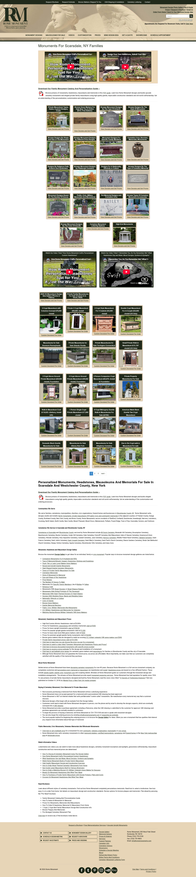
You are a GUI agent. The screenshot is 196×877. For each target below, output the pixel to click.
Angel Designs (60, 589)
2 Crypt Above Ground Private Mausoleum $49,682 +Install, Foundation (77, 379)
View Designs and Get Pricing (58, 129)
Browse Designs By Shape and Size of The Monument (58, 138)
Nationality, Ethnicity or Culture (53, 598)
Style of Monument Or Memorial (53, 575)
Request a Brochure (76, 825)
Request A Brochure (178, 10)
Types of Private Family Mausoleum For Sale (58, 570)
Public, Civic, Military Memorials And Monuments (84, 196)
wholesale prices (54, 735)
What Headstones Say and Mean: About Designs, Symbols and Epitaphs (68, 759)
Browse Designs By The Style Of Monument (137, 108)
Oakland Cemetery (145, 538)
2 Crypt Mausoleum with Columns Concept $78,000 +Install (51, 311)
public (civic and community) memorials (104, 516)
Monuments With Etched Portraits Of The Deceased (60, 591)
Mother (79, 584)
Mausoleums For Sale (55, 35)
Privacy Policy (151, 872)
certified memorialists (106, 733)
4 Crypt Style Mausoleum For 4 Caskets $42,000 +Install (104, 311)
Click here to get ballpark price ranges (55, 651)
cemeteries (118, 733)
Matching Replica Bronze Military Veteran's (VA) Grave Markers (64, 612)
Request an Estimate (51, 840)
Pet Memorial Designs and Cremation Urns (111, 196)
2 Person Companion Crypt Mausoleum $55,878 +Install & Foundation (104, 379)
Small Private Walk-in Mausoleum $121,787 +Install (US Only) (130, 345)
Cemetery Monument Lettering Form (112, 860)
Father (86, 584)
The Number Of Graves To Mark (53, 582)
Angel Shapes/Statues (76, 589)
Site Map (135, 869)
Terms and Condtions (147, 869)
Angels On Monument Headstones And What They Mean (62, 772)
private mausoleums (79, 516)
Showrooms (141, 35)
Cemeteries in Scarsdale (47, 532)
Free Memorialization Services (95, 825)
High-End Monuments (124, 224)
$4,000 (88, 635)
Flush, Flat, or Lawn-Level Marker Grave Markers (59, 563)
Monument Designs (34, 35)
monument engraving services (102, 675)
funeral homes (131, 733)
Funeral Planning (105, 841)
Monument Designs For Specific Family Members (111, 138)
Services (102, 839)
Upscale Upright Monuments (117, 825)
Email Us (190, 10)
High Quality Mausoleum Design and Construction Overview (63, 763)
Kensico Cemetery (109, 538)
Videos (71, 35)
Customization (84, 35)
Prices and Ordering (79, 840)
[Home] (49, 18)
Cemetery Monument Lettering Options (98, 225)
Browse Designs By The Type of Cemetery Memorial (137, 167)
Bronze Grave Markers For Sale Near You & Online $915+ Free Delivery (85, 109)
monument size (69, 673)
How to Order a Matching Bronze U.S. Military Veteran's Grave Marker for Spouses (71, 770)
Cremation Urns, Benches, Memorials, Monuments (138, 138)
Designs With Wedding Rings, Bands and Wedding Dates (62, 596)
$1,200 (82, 631)
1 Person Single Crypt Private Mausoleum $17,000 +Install (77, 412)
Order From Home (159, 12)
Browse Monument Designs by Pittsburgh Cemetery (85, 167)
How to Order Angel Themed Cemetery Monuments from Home (64, 766)
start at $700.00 (74, 628)
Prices (167, 10)
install (105, 670)
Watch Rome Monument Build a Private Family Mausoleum (63, 761)
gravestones (63, 626)
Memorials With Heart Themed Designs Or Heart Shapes (62, 594)
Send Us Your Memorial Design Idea (180, 12)
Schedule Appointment (160, 35)
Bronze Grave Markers (50, 603)
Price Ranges (47, 580)
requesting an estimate (110, 715)
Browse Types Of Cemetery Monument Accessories (137, 196)
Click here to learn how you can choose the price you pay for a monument (68, 642)
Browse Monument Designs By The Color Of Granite (71, 225)
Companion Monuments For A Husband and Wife (59, 559)
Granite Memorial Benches (51, 605)
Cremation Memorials (50, 573)
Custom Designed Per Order (51, 335)
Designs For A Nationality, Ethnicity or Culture (111, 167)
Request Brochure (52, 2)
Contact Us (47, 833)
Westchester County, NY (125, 513)
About (101, 853)
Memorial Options (105, 834)
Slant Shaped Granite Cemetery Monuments (57, 568)
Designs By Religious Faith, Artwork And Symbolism (58, 167)
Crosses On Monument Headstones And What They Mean (62, 777)
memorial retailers (90, 733)
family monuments (64, 516)
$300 (83, 633)
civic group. (122, 731)
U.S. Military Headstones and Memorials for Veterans (61, 610)
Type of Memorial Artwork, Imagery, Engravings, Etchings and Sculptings (68, 561)
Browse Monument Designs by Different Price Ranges (85, 138)
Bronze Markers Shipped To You (89, 2)
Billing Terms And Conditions (109, 857)
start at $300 (91, 626)
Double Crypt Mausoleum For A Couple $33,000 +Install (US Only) (130, 311)
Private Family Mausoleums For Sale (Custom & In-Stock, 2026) (77, 296)
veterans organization (99, 731)
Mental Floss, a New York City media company (79, 680)
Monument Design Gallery (81, 833)
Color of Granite (47, 601)
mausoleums (97, 651)
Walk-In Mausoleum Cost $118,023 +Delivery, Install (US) (51, 412)
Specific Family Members (62, 584)
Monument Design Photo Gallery (171, 7)
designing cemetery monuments (82, 668)
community (87, 731)
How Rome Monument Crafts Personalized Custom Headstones (65, 756)
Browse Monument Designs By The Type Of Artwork (111, 108)
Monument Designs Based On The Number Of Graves (58, 196)
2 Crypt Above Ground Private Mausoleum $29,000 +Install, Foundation (51, 379)
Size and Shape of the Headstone (54, 577)
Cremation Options (105, 846)
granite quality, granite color (53, 673)
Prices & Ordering (105, 836)
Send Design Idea (111, 35)
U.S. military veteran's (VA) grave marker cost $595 (104, 637)
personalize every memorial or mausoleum (73, 670)
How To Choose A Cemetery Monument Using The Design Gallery (65, 754)
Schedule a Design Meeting (53, 836)
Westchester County (66, 532)
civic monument (98, 554)
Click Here (189, 24)
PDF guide (107, 93)
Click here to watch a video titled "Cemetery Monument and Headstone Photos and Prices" (74, 644)
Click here (41, 816)
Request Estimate (68, 2)
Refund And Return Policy (108, 855)
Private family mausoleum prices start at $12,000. (60, 640)
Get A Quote (188, 7)
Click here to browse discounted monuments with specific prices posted (68, 647)
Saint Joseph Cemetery (76, 540)
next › (103, 473)
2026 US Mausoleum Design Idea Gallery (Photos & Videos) (51, 296)
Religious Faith (47, 587)
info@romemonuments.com (90, 715)
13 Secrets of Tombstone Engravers (132, 678)
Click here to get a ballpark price (53, 731)
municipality (112, 731)
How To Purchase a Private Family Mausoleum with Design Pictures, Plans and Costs (72, 775)
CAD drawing (58, 706)
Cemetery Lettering (134, 2)
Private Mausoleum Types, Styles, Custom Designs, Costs (58, 109)
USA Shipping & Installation (114, 2)
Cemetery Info (104, 843)
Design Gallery (104, 832)
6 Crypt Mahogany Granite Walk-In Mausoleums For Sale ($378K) (104, 412)
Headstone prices (114, 670)
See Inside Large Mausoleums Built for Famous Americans (63, 768)
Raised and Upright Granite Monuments (56, 566)
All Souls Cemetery (108, 532)
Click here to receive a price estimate (55, 649)
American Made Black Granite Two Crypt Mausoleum (130, 412)
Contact (147, 2)
